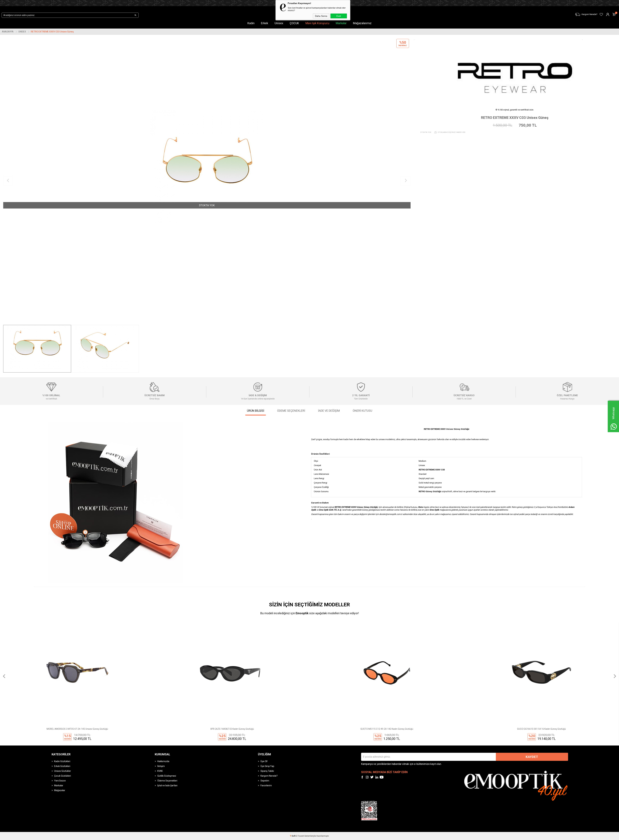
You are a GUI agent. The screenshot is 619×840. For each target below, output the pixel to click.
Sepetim (264, 780)
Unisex (279, 23)
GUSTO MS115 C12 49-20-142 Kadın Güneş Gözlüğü (232, 729)
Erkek (264, 23)
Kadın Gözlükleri (62, 761)
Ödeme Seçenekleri (167, 780)
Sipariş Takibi (267, 771)
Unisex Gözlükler (62, 771)
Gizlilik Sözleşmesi (166, 776)
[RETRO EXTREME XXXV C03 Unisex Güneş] (207, 180)
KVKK (160, 771)
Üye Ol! (263, 761)
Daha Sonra (321, 16)
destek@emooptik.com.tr (390, 514)
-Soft (293, 836)
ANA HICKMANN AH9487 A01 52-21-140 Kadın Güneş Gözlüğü (541, 729)
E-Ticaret (300, 836)
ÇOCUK (294, 23)
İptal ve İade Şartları (167, 785)
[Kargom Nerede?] (469, 12)
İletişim (161, 766)
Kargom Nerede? (269, 776)
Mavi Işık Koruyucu (317, 23)
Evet (338, 16)
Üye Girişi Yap (267, 766)
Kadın (251, 23)
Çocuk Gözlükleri (62, 776)
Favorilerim (266, 785)
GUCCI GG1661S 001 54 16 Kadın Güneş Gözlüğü (386, 729)
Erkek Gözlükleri (62, 766)
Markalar (341, 23)
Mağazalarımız (362, 23)
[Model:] (514, 71)
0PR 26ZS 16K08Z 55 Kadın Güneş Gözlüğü (77, 729)
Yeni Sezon (60, 780)
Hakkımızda (163, 761)
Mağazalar (59, 790)
